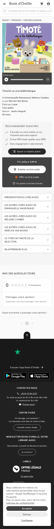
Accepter (27, 508)
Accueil (5, 20)
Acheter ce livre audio (29, 169)
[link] (27, 177)
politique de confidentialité (20, 503)
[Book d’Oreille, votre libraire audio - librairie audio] (20, 3)
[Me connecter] (48, 4)
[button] (27, 197)
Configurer (27, 520)
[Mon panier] (41, 4)
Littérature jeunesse (33, 20)
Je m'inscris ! (27, 452)
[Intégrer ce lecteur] (48, 79)
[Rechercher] (5, 11)
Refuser (27, 514)
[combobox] (27, 11)
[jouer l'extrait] (6, 79)
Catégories (16, 20)
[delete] (27, 335)
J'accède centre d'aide (27, 427)
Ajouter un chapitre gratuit (28, 151)
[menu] (4, 4)
